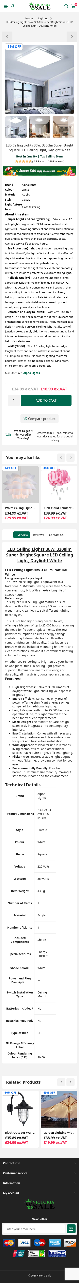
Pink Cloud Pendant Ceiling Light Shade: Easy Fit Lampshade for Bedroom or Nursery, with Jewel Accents (20, 508)
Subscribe (71, 1228)
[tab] (21, 534)
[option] (16, 127)
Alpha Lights (31, 373)
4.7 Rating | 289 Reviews (48, 161)
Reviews (38, 535)
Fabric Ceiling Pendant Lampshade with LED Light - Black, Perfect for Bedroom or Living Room (59, 508)
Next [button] (71, 127)
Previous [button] (8, 127)
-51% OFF (14, 46)
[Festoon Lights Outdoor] (20, 1109)
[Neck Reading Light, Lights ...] (72, 37)
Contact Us (56, 535)
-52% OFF (49, 1092)
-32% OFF (49, 468)
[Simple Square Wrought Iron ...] (7, 37)
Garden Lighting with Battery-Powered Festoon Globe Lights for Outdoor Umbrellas (20, 1132)
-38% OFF (10, 468)
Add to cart (46, 400)
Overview (21, 535)
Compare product (42, 418)
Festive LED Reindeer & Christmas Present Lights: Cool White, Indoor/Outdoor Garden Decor (59, 1132)
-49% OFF (10, 1092)
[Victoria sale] (39, 1208)
